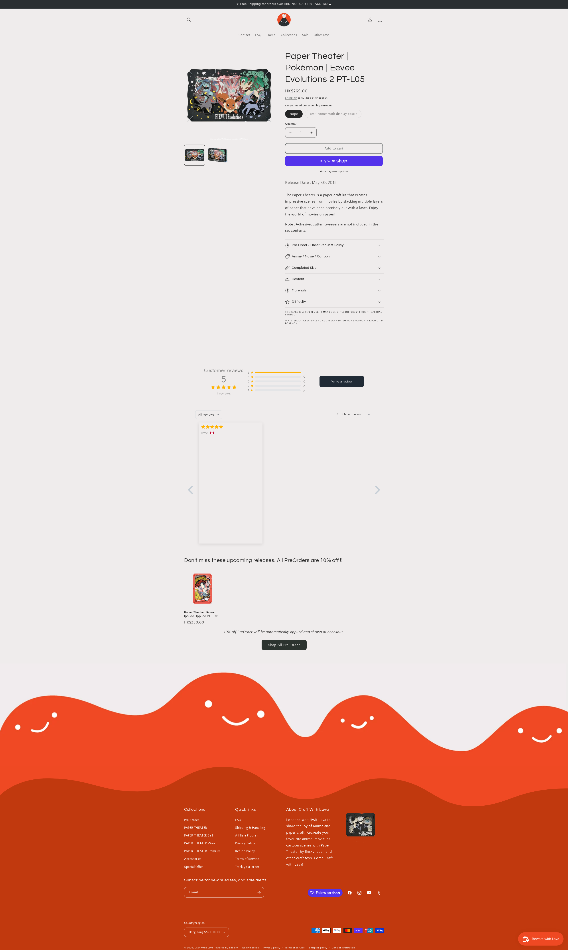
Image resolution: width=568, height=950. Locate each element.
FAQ (238, 820)
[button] (189, 20)
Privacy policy (271, 947)
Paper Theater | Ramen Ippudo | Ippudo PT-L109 (201, 614)
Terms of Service (247, 859)
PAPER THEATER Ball (198, 835)
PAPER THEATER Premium (202, 851)
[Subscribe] (259, 892)
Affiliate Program (247, 835)
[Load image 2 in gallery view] (217, 155)
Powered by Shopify (226, 947)
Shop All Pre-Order (284, 645)
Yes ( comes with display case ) (335, 115)
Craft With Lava (204, 947)
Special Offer (193, 867)
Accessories (192, 859)
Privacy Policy (245, 843)
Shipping (291, 97)
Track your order (247, 867)
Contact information (343, 947)
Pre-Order (191, 820)
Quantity (290, 123)
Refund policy (250, 947)
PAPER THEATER (195, 828)
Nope (294, 114)
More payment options (334, 171)
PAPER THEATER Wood (200, 843)
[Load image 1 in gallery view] (194, 155)
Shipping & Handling (250, 828)
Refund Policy (245, 851)
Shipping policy (318, 947)
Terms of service (295, 947)
